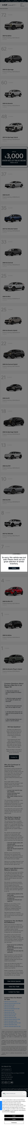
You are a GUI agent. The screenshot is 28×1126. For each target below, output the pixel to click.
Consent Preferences (1, 1105)
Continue (14, 568)
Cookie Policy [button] (7, 1110)
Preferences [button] (12, 1111)
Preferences (14, 1122)
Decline (14, 1119)
